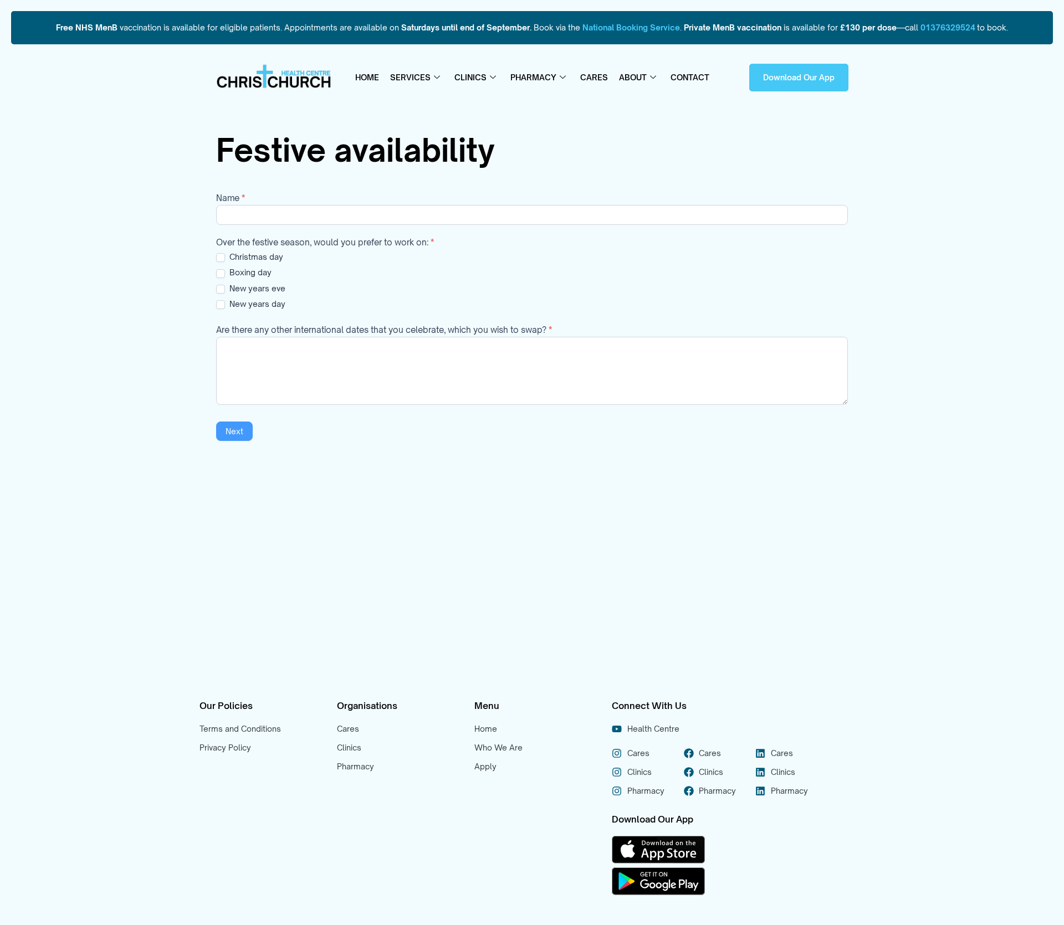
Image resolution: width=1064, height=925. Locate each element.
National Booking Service (631, 27)
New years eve (256, 288)
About (633, 77)
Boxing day (249, 272)
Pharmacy (533, 77)
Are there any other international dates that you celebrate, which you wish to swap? (384, 330)
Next (234, 431)
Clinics (470, 77)
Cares (594, 77)
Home (367, 77)
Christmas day (255, 256)
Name (230, 198)
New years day (256, 304)
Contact (690, 77)
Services (410, 77)
